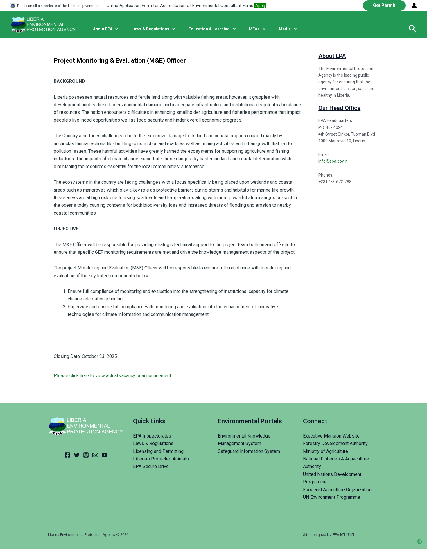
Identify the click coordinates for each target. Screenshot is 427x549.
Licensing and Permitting (158, 451)
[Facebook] (67, 455)
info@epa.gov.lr (332, 161)
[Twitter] (77, 455)
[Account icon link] (414, 5)
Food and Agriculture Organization (337, 489)
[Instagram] (86, 455)
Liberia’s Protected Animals (161, 459)
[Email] (95, 455)
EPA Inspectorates (152, 436)
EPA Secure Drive (151, 466)
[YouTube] (104, 455)
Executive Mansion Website (331, 436)
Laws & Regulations (153, 443)
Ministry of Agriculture (325, 451)
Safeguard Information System (249, 451)
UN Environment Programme (331, 497)
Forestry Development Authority (335, 443)
